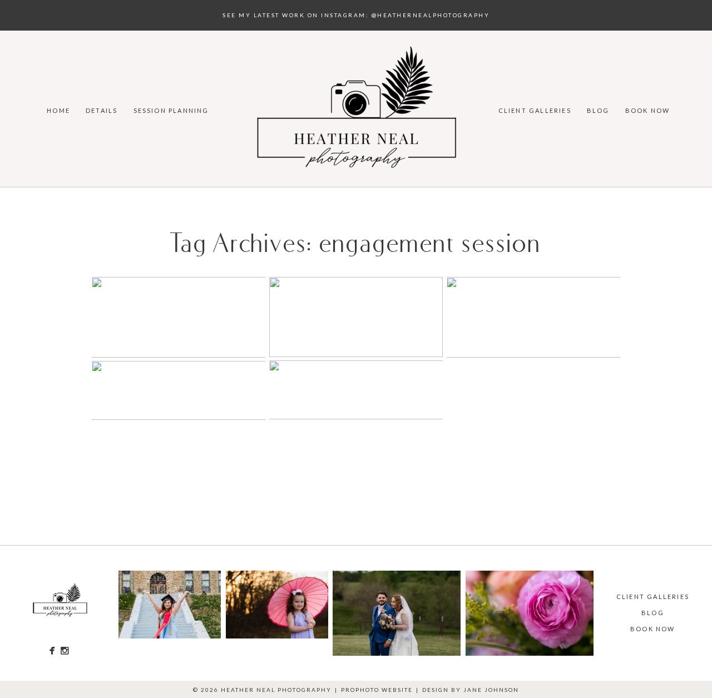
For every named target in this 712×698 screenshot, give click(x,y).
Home (58, 110)
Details (101, 110)
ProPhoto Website (377, 689)
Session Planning (171, 110)
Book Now (647, 110)
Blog (598, 110)
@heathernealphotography (431, 15)
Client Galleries (534, 110)
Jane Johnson (491, 689)
